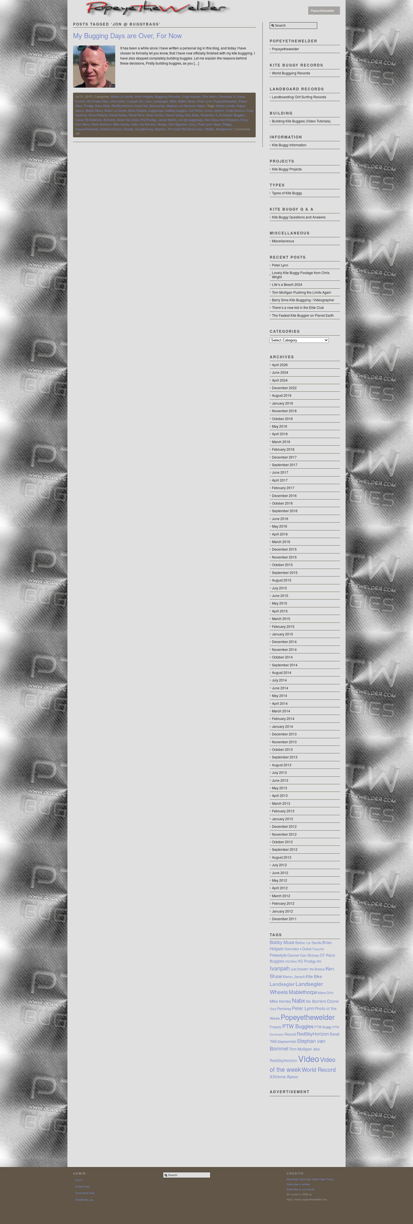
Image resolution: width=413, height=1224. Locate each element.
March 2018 (281, 441)
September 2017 (285, 464)
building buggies (176, 110)
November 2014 (284, 649)
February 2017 (283, 487)
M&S (173, 101)
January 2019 (282, 403)
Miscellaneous (283, 240)
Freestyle (278, 955)
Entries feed (82, 1186)
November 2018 (284, 410)
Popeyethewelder (322, 10)
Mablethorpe (303, 991)
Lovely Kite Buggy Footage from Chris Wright (301, 274)
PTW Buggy (323, 1027)
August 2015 (281, 580)
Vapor (201, 105)
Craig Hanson (235, 110)
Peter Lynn (204, 101)
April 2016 (280, 534)
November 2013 (284, 741)
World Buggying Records (291, 72)
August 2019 (281, 395)
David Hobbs (118, 115)
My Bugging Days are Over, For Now (127, 35)
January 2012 (282, 911)
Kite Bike (314, 976)
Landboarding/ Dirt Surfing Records (299, 96)
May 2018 (279, 426)
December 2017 (284, 457)
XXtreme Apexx (284, 1076)
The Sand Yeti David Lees (185, 129)
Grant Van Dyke (128, 119)
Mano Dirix (325, 992)
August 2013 (281, 764)
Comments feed (84, 1193)
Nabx (135, 124)
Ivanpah (280, 968)
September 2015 (285, 572)
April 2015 (280, 610)
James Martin (167, 119)
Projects (276, 1027)
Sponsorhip (157, 105)
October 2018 (282, 418)
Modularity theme (297, 1179)
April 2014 (280, 703)
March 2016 (281, 541)
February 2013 (283, 810)
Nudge (162, 124)
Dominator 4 (227, 96)
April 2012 (280, 887)
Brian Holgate (144, 96)
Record (290, 1034)
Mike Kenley (121, 124)
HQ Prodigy (148, 119)
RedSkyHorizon (122, 105)
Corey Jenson (214, 110)
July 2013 (279, 772)
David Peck (136, 115)
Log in (78, 1180)
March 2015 (281, 618)
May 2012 (279, 880)
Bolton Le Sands (122, 96)
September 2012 (285, 849)
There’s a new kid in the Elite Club (298, 307)
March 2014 (281, 710)
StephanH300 (286, 1041)
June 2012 (280, 872)
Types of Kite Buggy (287, 192)
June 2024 (280, 372)
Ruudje (128, 129)
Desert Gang (174, 115)
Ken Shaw (211, 119)
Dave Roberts (98, 115)
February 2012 (283, 903)
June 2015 (280, 595)
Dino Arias (192, 115)
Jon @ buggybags (190, 119)
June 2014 (280, 687)
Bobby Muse (94, 110)
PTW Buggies (298, 1026)
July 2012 (279, 864)
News (192, 101)
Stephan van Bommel (180, 105)
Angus (241, 105)
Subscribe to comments (300, 1189)
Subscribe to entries (298, 1184)
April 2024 (280, 380)
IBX (319, 961)
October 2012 (282, 841)
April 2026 (280, 364)
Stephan (160, 129)
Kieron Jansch (294, 976)
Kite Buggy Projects (287, 169)
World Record (319, 1069)
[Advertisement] (305, 1124)
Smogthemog (144, 129)
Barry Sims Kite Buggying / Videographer (303, 299)
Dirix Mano (209, 96)
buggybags (156, 110)
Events (80, 101)
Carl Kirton (196, 110)
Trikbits (209, 129)
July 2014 (279, 680)
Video (308, 1058)
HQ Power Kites (97, 101)
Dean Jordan (155, 115)
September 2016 (285, 510)
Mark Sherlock (102, 124)
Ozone (333, 1001)
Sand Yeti (141, 105)
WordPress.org (84, 1200)
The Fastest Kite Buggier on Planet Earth (303, 315)
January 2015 (282, 634)
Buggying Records (167, 96)
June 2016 (280, 518)
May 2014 (279, 695)
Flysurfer (318, 949)
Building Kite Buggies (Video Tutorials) (301, 120)
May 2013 (279, 787)
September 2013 (285, 757)
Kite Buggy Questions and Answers (299, 217)
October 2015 (282, 564)
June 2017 (280, 472)
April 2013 (280, 795)
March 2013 (281, 803)
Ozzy (192, 124)
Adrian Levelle (225, 105)
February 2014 (283, 718)
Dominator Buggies (232, 115)
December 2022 (284, 387)
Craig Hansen (191, 96)
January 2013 (282, 818)
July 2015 (279, 587)
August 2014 (281, 672)
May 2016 (279, 526)
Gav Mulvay (309, 955)
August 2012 (281, 857)
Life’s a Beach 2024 (287, 284)
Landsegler (160, 101)
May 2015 (279, 603)
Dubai (241, 96)
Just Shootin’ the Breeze (308, 969)
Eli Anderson (93, 119)
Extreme (109, 119)
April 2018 (280, 433)
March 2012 (281, 895)
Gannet (293, 955)
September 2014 (285, 664)
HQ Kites (291, 961)
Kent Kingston (229, 119)
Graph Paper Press (322, 1179)
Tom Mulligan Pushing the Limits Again (301, 292)
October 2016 (282, 503)
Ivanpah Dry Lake (139, 101)
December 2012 (284, 826)
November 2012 (284, 834)
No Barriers (148, 124)
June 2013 (280, 780)
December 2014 (284, 641)
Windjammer (224, 129)
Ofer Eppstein (177, 124)
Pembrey (284, 1008)
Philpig (227, 124)
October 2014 (282, 657)
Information (117, 101)
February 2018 (283, 449)
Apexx (79, 110)
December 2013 (284, 733)
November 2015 (284, 557)
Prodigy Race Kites (97, 105)
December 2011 (284, 918)
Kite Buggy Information (289, 144)
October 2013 (282, 749)
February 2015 (283, 626)
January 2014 (282, 726)
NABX (182, 101)
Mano (86, 124)
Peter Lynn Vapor (209, 124)
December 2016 (284, 495)
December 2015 (284, 549)
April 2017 (280, 480)
